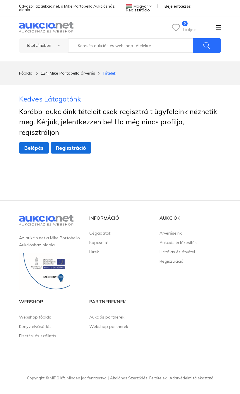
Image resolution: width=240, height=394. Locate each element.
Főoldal (26, 73)
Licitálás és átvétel (177, 251)
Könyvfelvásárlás (35, 326)
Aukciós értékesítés (178, 242)
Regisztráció (138, 10)
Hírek (94, 251)
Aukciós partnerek (106, 317)
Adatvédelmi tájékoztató (191, 378)
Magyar (140, 6)
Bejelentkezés (177, 6)
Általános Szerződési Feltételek (138, 378)
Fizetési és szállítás (37, 335)
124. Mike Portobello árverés (68, 73)
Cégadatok (100, 233)
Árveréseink (171, 233)
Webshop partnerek (108, 326)
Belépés (34, 148)
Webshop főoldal (35, 317)
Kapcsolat (99, 242)
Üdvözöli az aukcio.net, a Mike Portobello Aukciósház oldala (66, 8)
